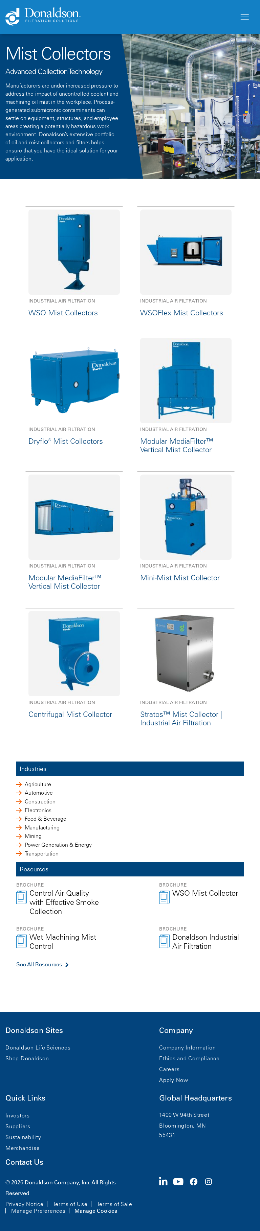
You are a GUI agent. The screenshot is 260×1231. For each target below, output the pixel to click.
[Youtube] (181, 1196)
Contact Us (24, 1162)
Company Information (187, 1047)
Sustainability (23, 1137)
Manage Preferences (38, 1210)
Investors (17, 1115)
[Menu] (244, 17)
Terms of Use (70, 1204)
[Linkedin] (166, 1196)
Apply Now (173, 1080)
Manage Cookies (95, 1210)
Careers (169, 1069)
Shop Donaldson (27, 1058)
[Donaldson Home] (119, 17)
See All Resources (39, 964)
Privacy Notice (24, 1204)
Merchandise (22, 1148)
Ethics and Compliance (189, 1058)
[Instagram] (211, 1196)
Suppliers (17, 1126)
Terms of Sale (114, 1204)
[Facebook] (196, 1196)
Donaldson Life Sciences (37, 1047)
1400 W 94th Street (184, 1114)
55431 (167, 1135)
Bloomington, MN (182, 1125)
